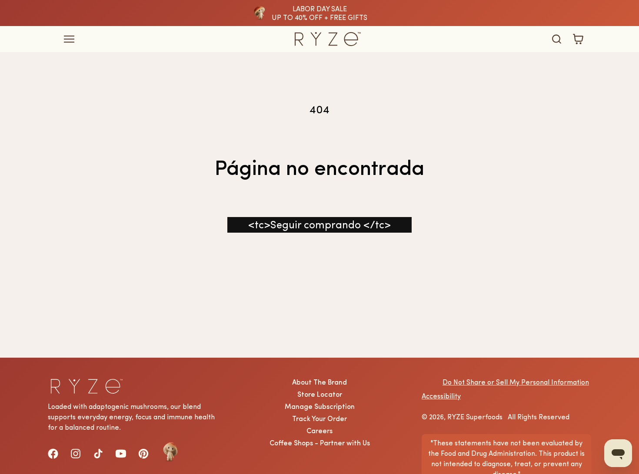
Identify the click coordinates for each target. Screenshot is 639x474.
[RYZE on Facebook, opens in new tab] (53, 453)
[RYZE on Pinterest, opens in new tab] (143, 453)
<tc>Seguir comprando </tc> (319, 225)
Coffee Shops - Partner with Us (320, 442)
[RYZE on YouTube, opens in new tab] (121, 453)
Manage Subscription (320, 406)
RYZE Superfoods (475, 416)
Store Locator (319, 394)
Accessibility (441, 395)
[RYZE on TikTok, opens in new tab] (98, 453)
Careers (319, 430)
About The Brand (319, 382)
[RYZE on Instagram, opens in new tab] (75, 453)
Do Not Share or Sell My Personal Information (516, 382)
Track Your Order (319, 418)
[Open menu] (163, 39)
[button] (556, 39)
